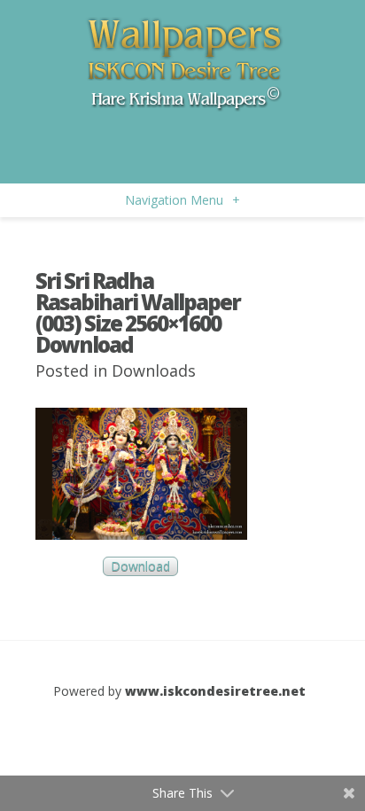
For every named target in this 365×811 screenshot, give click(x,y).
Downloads (154, 370)
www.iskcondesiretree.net (215, 690)
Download (140, 566)
